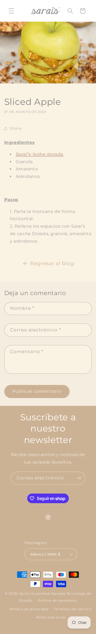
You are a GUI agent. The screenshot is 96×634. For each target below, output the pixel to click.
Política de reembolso (57, 600)
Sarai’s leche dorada (40, 154)
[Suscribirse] (79, 478)
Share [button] (16, 128)
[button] (11, 11)
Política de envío (51, 617)
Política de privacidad (29, 609)
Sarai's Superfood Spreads (42, 593)
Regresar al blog (52, 263)
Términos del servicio (72, 609)
